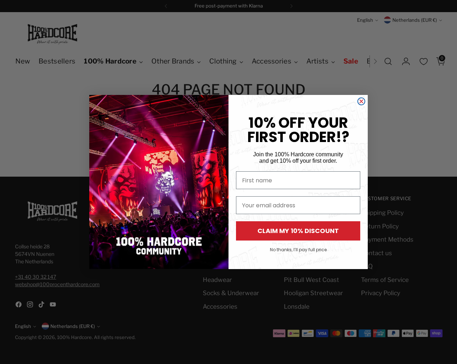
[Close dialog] (361, 101)
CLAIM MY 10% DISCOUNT (298, 230)
